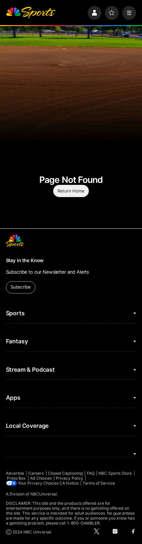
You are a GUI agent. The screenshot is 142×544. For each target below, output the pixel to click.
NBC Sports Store (115, 473)
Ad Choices (41, 478)
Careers (36, 473)
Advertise (15, 473)
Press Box (16, 478)
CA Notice (69, 483)
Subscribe (21, 286)
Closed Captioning (65, 473)
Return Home (71, 190)
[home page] (30, 13)
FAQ (90, 473)
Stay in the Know (25, 260)
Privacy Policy (69, 478)
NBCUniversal (43, 494)
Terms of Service (99, 483)
